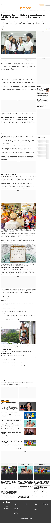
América (16, 503)
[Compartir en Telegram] (32, 60)
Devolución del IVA (11, 382)
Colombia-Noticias (17, 384)
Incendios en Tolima (22, 10)
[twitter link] (6, 506)
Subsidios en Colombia (29, 382)
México (29, 4)
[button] (1, 4)
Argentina (14, 4)
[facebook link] (4, 506)
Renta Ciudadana (4, 382)
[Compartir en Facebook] (27, 60)
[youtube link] (4, 508)
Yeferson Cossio (41, 10)
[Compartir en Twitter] (29, 60)
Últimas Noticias (16, 513)
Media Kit (35, 509)
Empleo (26, 504)
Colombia (23, 4)
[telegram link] (6, 508)
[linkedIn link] (8, 508)
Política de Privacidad (45, 504)
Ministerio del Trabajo (12, 10)
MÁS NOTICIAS (18, 448)
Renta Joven (3, 384)
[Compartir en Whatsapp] (25, 60)
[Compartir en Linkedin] (30, 60)
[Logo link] (25, 8)
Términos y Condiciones (45, 503)
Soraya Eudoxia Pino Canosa (34, 10)
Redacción (25, 503)
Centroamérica (36, 4)
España (26, 4)
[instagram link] (8, 506)
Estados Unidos (19, 4)
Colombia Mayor (17, 382)
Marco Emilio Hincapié (6, 10)
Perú (32, 4)
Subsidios (23, 382)
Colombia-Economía (10, 384)
